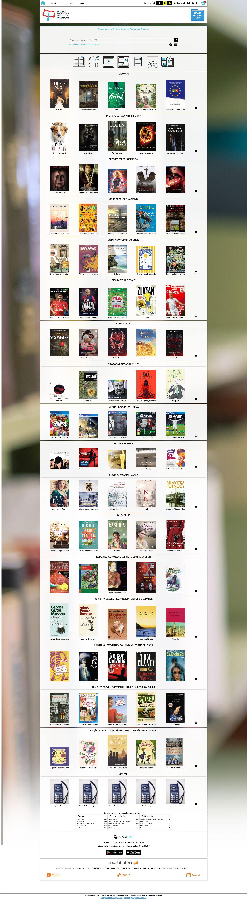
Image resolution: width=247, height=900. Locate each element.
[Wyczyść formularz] (171, 44)
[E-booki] (138, 68)
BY (169, 3)
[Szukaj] (176, 40)
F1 (188, 3)
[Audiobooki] (123, 68)
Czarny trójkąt (144, 821)
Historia (63, 3)
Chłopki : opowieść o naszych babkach (119, 821)
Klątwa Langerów (113, 827)
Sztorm (142, 827)
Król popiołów (144, 825)
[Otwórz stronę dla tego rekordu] (60, 94)
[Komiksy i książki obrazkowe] (168, 68)
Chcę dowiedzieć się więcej (112, 898)
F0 (184, 3)
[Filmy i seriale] (109, 68)
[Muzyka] (94, 68)
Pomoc (73, 3)
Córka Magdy (80, 821)
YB (164, 3)
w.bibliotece (111, 868)
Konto (82, 3)
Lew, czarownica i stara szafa (85, 823)
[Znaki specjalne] (176, 44)
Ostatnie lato (80, 819)
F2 (194, 3)
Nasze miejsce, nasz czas (116, 823)
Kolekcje (96, 44)
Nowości (52, 3)
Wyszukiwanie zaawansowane (80, 44)
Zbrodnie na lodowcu (146, 823)
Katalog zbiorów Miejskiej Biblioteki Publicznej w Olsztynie (123, 29)
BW (159, 3)
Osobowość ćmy (81, 825)
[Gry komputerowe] (153, 68)
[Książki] (79, 68)
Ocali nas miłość (113, 825)
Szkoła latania (112, 819)
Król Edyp (79, 827)
